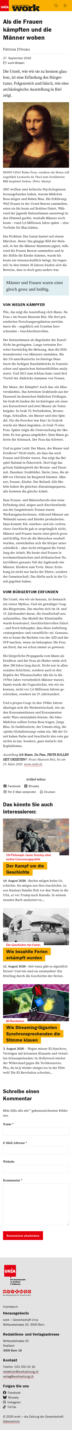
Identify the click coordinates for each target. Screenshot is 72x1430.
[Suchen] (56, 6)
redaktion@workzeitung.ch (21, 1371)
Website (8, 1161)
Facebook (14, 1393)
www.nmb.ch (33, 764)
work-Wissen (16, 63)
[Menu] (65, 6)
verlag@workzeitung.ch (18, 1376)
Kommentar (12, 1180)
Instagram (14, 1402)
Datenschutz (11, 1421)
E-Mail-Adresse (15, 1142)
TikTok (11, 1407)
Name (8, 1124)
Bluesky (13, 1397)
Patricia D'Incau (16, 49)
